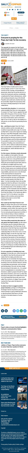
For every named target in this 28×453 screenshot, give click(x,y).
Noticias (8, 15)
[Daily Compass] (14, 4)
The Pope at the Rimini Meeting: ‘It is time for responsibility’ (7, 387)
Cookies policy (11, 444)
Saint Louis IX (20, 22)
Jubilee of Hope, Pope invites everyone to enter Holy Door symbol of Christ (13, 346)
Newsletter (20, 15)
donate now (21, 12)
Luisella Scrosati (9, 43)
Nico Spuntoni (11, 331)
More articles (14, 368)
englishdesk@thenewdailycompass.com (10, 425)
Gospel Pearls (7, 23)
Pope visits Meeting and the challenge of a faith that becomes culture (8, 404)
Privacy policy (4, 444)
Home (12, 28)
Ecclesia (16, 28)
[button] (14, 19)
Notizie (8, 12)
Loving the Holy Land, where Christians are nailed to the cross (7, 379)
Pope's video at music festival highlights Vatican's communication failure (13, 328)
